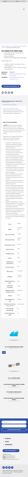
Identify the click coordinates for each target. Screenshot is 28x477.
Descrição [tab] (6, 102)
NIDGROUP (8, 444)
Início (3, 46)
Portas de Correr (14, 79)
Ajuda (7, 441)
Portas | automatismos (11, 46)
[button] (24, 9)
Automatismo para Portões (17, 77)
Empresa (8, 438)
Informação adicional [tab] (10, 104)
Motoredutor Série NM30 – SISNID (10, 108)
